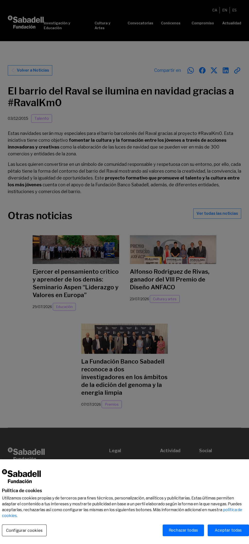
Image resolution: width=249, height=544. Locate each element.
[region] (124, 501)
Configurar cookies (24, 530)
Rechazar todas (183, 530)
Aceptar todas (228, 530)
